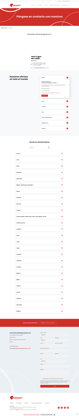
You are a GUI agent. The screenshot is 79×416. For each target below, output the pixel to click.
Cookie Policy (34, 409)
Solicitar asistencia (66, 1)
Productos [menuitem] (26, 403)
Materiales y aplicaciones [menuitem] (36, 403)
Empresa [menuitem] (11, 403)
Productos (46, 5)
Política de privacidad (44, 383)
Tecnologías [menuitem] (18, 403)
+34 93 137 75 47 (14, 346)
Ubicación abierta (39, 67)
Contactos (64, 5)
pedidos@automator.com (55, 93)
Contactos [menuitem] (47, 403)
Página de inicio (4, 28)
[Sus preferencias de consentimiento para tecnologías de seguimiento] (77, 414)
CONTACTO (45, 95)
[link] (16, 5)
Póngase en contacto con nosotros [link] (48, 322)
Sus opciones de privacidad (46, 414)
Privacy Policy (29, 409)
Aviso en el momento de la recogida (31, 414)
